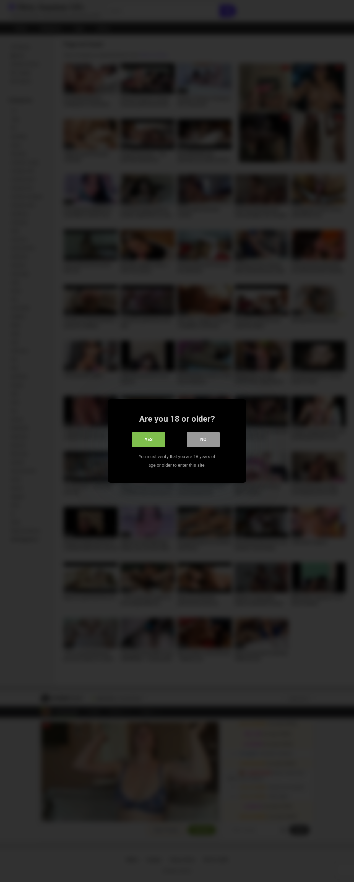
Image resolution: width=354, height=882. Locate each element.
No (203, 439)
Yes (149, 439)
